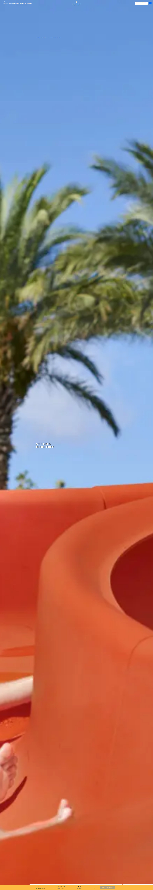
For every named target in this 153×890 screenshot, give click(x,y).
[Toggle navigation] (150, 3)
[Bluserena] (76, 3)
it (3, 1)
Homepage (38, 37)
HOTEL (37, 886)
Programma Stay (23, 3)
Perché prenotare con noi (14, 3)
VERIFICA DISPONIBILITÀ (141, 3)
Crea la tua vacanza (6, 3)
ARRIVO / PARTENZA (61, 886)
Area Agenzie (29, 3)
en (4, 1)
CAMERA (79, 886)
